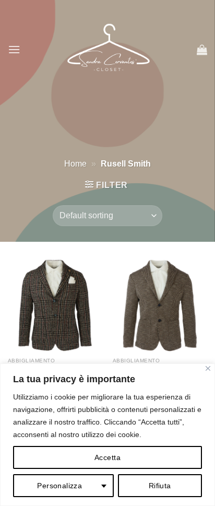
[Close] (208, 368)
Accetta (107, 457)
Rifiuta (160, 485)
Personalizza (59, 485)
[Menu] (14, 49)
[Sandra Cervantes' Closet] (108, 49)
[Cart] (202, 49)
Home (75, 163)
